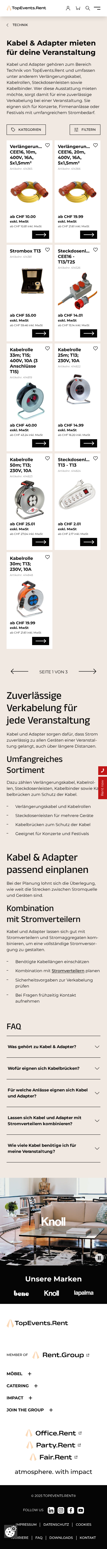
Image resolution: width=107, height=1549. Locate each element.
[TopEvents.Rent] (26, 8)
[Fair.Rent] (54, 1457)
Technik (20, 25)
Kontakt (88, 1538)
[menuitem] (19, 671)
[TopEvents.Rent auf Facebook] (70, 1510)
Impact (15, 1397)
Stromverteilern (68, 970)
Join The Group (25, 1409)
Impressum (26, 1525)
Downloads (61, 1538)
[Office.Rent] (53, 1433)
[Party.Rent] (53, 1445)
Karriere (20, 1538)
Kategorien (29, 129)
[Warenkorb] (78, 8)
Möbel (14, 1373)
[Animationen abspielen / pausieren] (99, 1257)
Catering (18, 1385)
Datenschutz (56, 1525)
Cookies (83, 1525)
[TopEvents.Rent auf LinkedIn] (51, 1510)
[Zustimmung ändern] (10, 1531)
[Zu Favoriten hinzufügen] (47, 145)
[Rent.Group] (60, 1355)
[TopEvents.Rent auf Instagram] (61, 1510)
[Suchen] (88, 8)
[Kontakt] (102, 770)
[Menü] (97, 8)
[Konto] (68, 8)
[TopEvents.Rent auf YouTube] (80, 1510)
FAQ (39, 1538)
